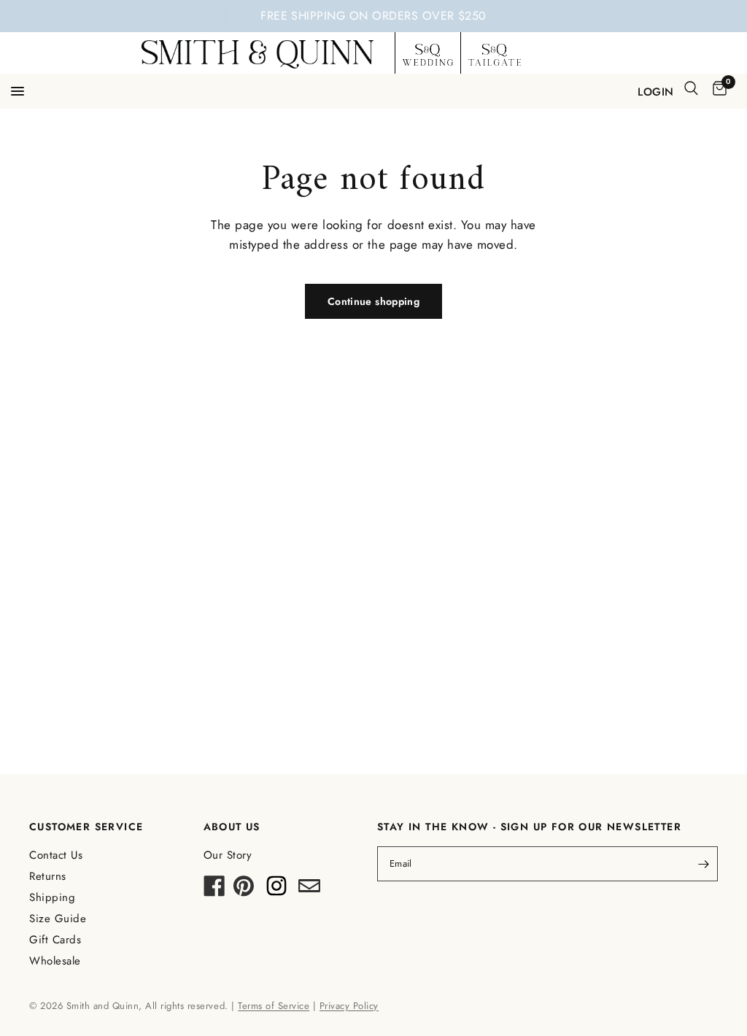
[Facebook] (214, 890)
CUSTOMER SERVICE (86, 827)
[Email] (309, 890)
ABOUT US (232, 827)
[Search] (691, 88)
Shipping (52, 897)
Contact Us (55, 855)
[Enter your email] (703, 863)
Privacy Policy (349, 1006)
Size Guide (57, 919)
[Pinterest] (244, 890)
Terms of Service (273, 1006)
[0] (717, 89)
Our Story (228, 855)
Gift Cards (55, 940)
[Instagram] (276, 890)
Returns (47, 876)
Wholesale (55, 961)
